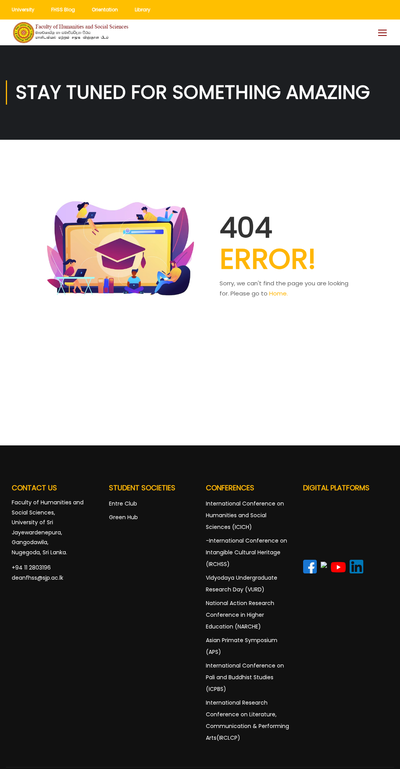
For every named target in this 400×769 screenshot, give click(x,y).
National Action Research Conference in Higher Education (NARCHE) (240, 614)
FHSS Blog (63, 9)
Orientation (105, 9)
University (23, 9)
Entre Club (123, 503)
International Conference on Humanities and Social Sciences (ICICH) (245, 515)
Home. (278, 293)
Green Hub (123, 517)
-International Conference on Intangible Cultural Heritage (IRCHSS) (246, 552)
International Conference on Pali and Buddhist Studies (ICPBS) (245, 677)
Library (142, 9)
